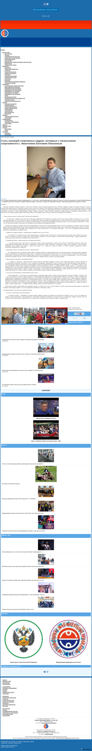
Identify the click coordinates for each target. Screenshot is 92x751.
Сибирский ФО (9, 109)
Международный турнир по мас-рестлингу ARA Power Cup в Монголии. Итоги (23, 513)
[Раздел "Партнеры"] (89, 615)
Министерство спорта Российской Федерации (23, 662)
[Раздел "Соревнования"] (89, 323)
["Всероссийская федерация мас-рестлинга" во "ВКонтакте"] (47, 4)
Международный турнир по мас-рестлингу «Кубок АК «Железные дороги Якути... (24, 354)
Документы (8, 74)
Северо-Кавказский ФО (11, 108)
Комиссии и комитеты (10, 73)
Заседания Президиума (9, 704)
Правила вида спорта (10, 65)
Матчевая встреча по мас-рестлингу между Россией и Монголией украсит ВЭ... (23, 566)
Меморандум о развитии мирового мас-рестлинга (18, 62)
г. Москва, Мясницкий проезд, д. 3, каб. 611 (46, 720)
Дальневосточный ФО (11, 104)
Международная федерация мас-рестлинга (68, 662)
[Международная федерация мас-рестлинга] (78, 314)
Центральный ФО (9, 112)
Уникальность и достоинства (12, 58)
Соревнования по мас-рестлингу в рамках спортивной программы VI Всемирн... (23, 339)
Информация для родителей (12, 94)
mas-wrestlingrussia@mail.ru (48, 723)
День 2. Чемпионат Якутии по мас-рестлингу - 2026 (46, 441)
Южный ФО (8, 113)
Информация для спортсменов (13, 90)
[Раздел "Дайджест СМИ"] (89, 536)
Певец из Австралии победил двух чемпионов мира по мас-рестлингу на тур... (23, 580)
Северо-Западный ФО (11, 106)
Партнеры (7, 80)
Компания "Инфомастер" (14, 743)
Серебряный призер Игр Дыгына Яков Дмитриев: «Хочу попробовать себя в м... (23, 594)
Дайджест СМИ (7, 126)
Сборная (5, 115)
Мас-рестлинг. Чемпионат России (46, 418)
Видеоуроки (8, 134)
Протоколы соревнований (12, 122)
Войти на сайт (46, 16)
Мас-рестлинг (6, 52)
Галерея (5, 127)
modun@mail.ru (49, 734)
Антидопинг (8, 79)
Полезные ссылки (9, 99)
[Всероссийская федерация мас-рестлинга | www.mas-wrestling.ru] (4, 37)
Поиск (84, 318)
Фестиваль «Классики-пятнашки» (11, 483)
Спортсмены (8, 117)
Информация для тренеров (12, 91)
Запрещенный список (10, 97)
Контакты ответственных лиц (12, 101)
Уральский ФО (8, 111)
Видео (6, 95)
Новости (5, 124)
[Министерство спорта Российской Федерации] (75, 314)
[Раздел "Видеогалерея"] (89, 395)
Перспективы (8, 60)
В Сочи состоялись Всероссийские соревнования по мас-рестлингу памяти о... (23, 464)
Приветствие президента (11, 69)
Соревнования (6, 119)
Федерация (6, 66)
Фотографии (8, 129)
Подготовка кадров (10, 59)
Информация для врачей (11, 92)
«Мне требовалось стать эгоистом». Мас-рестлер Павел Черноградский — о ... (23, 552)
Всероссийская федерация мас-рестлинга (67, 738)
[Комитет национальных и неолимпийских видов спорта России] (83, 314)
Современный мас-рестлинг (12, 56)
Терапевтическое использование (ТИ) (15, 98)
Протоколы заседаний (11, 76)
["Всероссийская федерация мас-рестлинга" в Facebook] (44, 4)
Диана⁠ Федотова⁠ (9, 747)
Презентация (8, 63)
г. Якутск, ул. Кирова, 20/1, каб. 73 (46, 731)
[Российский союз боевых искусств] (80, 314)
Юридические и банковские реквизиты (15, 81)
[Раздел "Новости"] (89, 446)
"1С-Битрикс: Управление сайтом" (25, 741)
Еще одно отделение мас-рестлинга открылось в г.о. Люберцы (19, 498)
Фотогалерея (6, 682)
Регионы (5, 102)
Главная (2, 49)
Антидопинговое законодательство (14, 85)
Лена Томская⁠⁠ (13, 745)
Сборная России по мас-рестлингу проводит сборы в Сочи (18, 609)
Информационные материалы (13, 88)
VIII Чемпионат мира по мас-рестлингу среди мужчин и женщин (19, 384)
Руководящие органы (10, 72)
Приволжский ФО (9, 105)
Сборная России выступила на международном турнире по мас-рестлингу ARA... (24, 531)
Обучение (5, 131)
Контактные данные (10, 83)
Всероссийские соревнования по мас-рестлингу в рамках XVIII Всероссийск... (23, 370)
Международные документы (12, 87)
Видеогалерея (6, 684)
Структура (7, 70)
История (7, 55)
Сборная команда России (11, 116)
